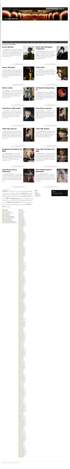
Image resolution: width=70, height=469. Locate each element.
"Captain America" (11, 191)
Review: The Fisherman (6, 211)
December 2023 (21, 250)
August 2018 (21, 326)
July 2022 (21, 271)
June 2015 (21, 370)
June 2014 (21, 384)
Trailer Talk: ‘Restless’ (42, 129)
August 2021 (21, 285)
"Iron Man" (4, 193)
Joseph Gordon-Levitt (28, 200)
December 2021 (21, 280)
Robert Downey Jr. (9, 204)
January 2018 (21, 335)
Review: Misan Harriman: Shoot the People (10, 222)
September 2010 (22, 439)
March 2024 (21, 247)
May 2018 (21, 330)
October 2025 (21, 223)
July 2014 (21, 383)
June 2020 (21, 301)
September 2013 (22, 395)
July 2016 (21, 357)
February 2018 (21, 334)
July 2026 (21, 212)
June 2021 (21, 287)
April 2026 (21, 216)
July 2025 (21, 227)
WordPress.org (38, 195)
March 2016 (21, 362)
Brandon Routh (7, 196)
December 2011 (21, 421)
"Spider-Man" (13, 193)
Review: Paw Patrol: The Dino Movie (9, 217)
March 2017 (21, 347)
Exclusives (11, 42)
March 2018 (21, 332)
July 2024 (21, 242)
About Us (9, 9)
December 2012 (21, 406)
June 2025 (21, 228)
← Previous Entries (5, 189)
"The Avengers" (30, 193)
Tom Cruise (24, 204)
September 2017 (22, 340)
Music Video (21, 202)
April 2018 (21, 331)
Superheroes (48, 42)
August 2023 (21, 255)
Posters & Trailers (33, 42)
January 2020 (21, 305)
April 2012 (21, 416)
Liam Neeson (4, 202)
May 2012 (21, 415)
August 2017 (21, 341)
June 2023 (21, 258)
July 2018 (21, 328)
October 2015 (21, 366)
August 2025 (21, 226)
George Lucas (10, 200)
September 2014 (22, 380)
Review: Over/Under (6, 214)
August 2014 (21, 382)
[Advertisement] (35, 3)
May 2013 (21, 400)
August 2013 (21, 396)
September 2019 (22, 310)
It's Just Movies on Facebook (57, 193)
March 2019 (21, 318)
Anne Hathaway (25, 194)
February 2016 (21, 363)
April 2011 (21, 431)
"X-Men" (20, 194)
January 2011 (21, 434)
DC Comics (11, 198)
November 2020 (22, 294)
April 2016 (21, 361)
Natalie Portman (28, 202)
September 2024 (22, 239)
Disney (18, 198)
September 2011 (22, 424)
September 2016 (22, 355)
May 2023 (21, 259)
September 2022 (22, 269)
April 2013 (21, 401)
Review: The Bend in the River (8, 220)
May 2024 (21, 244)
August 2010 (21, 440)
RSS (65, 8)
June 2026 (21, 214)
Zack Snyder (8, 206)
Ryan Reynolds (15, 204)
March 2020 (21, 303)
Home (5, 9)
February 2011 (21, 433)
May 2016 (21, 359)
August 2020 (21, 298)
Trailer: (40, 67)
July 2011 (21, 427)
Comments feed (38, 194)
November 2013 (22, 393)
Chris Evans (13, 196)
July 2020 (21, 299)
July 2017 (21, 342)
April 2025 (21, 231)
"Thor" (11, 194)
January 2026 (21, 220)
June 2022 (21, 272)
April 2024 (21, 245)
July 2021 (21, 286)
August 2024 (21, 240)
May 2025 (21, 229)
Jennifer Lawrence (15, 200)
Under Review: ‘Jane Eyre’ (44, 108)
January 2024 (21, 249)
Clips (3, 42)
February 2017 (21, 348)
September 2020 (22, 297)
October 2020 (21, 296)
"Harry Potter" (30, 191)
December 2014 (21, 377)
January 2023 (21, 264)
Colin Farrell (32, 196)
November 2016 (22, 352)
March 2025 (21, 232)
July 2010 (21, 442)
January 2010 (21, 449)
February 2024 (21, 248)
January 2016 (21, 364)
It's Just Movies (11, 18)
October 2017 (21, 339)
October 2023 (21, 253)
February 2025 (21, 233)
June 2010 (21, 443)
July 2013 (21, 397)
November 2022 (22, 266)
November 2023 (22, 252)
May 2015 (21, 372)
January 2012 (21, 420)
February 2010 (21, 448)
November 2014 (22, 378)
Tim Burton (20, 204)
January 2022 (21, 279)
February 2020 (21, 304)
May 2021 (21, 288)
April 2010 (21, 445)
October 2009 (21, 453)
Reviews (38, 42)
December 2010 (21, 435)
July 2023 (21, 256)
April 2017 (21, 346)
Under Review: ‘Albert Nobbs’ (11, 108)
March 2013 (21, 402)
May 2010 (21, 444)
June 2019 (21, 314)
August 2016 (21, 356)
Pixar (5, 204)
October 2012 (21, 409)
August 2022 (21, 270)
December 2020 (21, 293)
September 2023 (22, 254)
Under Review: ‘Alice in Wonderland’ (9, 170)
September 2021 (22, 283)
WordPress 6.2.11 (17, 462)
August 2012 (21, 411)
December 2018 (21, 321)
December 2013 (21, 391)
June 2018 (21, 329)
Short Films (43, 42)
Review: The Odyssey (6, 215)
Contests (7, 42)
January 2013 (21, 405)
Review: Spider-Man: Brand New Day (9, 221)
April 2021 (21, 290)
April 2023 (21, 260)
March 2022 (21, 276)
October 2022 (21, 267)
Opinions (27, 42)
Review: (8, 47)
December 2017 (21, 336)
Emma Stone (27, 198)
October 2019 (21, 309)
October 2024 (21, 238)
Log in (37, 192)
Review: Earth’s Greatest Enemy (8, 212)
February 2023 (21, 263)
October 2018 (21, 324)
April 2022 (21, 275)
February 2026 (21, 218)
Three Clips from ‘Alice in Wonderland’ (43, 170)
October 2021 (21, 282)
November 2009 (22, 451)
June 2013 (21, 399)
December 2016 (21, 351)
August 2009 (21, 455)
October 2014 (21, 379)
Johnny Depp (22, 200)
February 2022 (21, 277)
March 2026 (21, 217)
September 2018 (22, 325)
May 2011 (21, 429)
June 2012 (21, 413)
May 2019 (21, 315)
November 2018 (22, 323)
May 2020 (21, 302)
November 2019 (22, 308)
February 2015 (21, 374)
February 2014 (21, 389)
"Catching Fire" (17, 191)
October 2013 (21, 394)
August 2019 (21, 312)
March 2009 (21, 456)
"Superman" (24, 193)
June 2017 (21, 344)
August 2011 (21, 426)
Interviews (20, 42)
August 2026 (21, 211)
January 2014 (21, 390)
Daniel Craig (4, 198)
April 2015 (21, 373)
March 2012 (21, 417)
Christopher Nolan (25, 196)
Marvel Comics (12, 202)
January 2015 (21, 375)
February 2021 (21, 292)
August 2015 (21, 368)
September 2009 (22, 454)
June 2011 (21, 428)
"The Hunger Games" (6, 194)
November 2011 (22, 422)
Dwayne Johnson (22, 198)
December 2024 (21, 236)
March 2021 (21, 291)
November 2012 (22, 407)
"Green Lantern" (23, 191)
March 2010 (21, 447)
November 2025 (22, 222)
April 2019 (21, 317)
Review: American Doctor (7, 218)
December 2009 (21, 450)
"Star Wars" (18, 193)
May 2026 (21, 215)
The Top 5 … (54, 42)
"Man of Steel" (8, 193)
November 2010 (22, 437)
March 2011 (21, 432)
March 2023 (21, 261)
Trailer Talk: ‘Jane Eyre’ (9, 129)
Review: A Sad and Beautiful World (8, 216)
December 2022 (21, 265)
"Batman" (5, 191)
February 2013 (21, 404)
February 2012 (21, 418)
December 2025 (21, 221)
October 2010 (21, 438)
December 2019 (21, 307)
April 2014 (21, 386)
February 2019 (21, 319)
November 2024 (22, 237)
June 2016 (21, 358)
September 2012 (22, 410)
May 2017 (21, 345)
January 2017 (21, 350)
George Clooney (5, 200)
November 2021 (22, 281)
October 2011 (21, 423)
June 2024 (21, 243)
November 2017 (22, 337)
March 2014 (21, 388)
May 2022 (21, 274)
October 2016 (21, 353)
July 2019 (21, 313)
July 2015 (21, 369)
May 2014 (21, 385)
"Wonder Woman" (16, 194)
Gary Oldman (31, 198)
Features (15, 42)
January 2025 (21, 234)
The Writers (15, 9)
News (24, 42)
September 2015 (22, 367)
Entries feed (38, 193)
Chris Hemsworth (18, 196)
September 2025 (22, 225)
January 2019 (21, 320)
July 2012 (21, 412)
